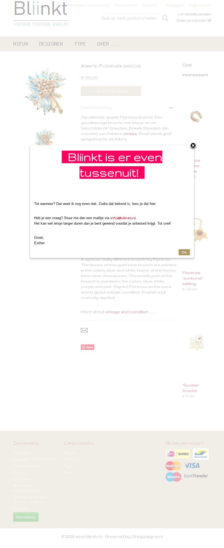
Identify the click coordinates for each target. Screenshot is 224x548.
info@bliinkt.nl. (123, 218)
